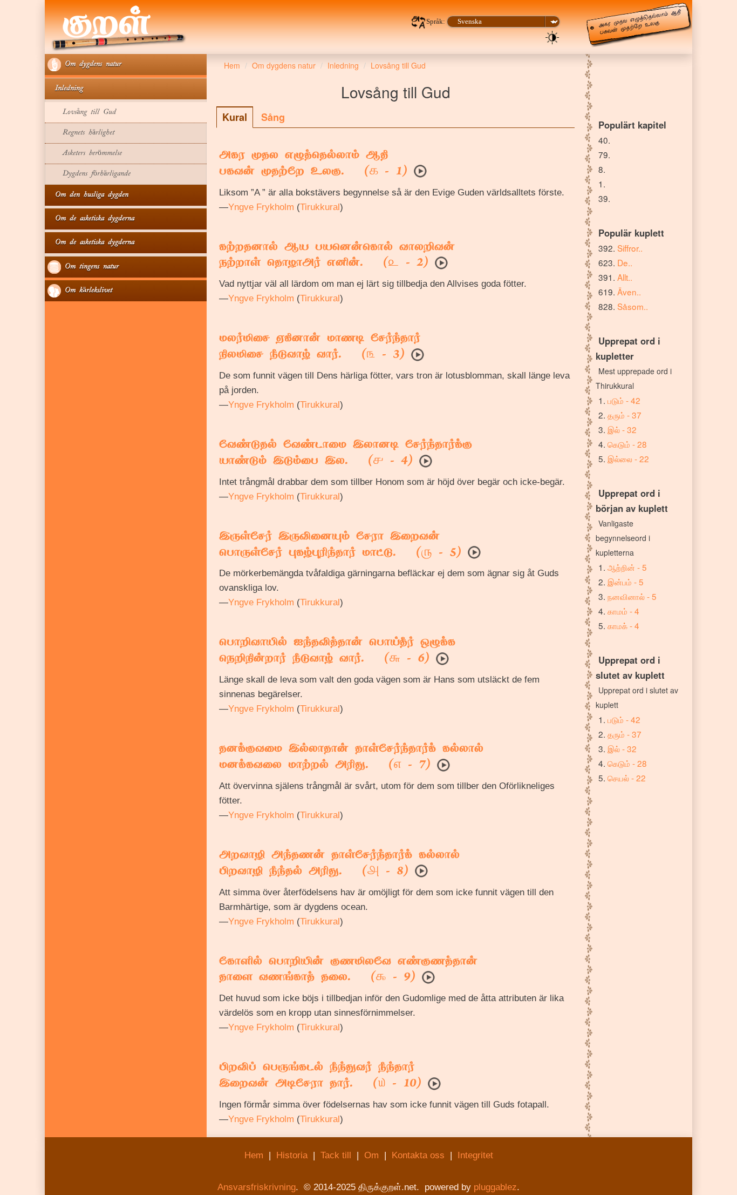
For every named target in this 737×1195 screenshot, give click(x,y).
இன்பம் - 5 (626, 582)
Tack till (335, 1155)
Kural (234, 117)
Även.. (629, 292)
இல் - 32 (622, 429)
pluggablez (495, 1187)
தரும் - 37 (625, 415)
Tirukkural (320, 207)
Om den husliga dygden (87, 195)
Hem (253, 1155)
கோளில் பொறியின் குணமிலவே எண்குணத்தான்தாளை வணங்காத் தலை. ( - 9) (348, 970)
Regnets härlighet (80, 133)
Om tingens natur (90, 267)
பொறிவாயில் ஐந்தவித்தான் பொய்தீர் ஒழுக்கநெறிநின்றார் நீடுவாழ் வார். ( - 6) (337, 651)
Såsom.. (632, 306)
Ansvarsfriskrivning (256, 1187)
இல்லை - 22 (628, 458)
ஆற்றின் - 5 (627, 567)
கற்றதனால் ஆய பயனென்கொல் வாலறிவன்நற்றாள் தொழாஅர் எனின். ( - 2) (337, 256)
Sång (273, 117)
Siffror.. (630, 248)
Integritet (475, 1155)
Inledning (65, 88)
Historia (292, 1155)
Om (371, 1155)
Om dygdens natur (91, 64)
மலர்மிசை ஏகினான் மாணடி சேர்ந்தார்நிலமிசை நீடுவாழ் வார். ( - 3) (319, 347)
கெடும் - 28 (627, 444)
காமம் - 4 (623, 611)
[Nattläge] (552, 36)
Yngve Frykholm (261, 207)
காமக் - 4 (623, 625)
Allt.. (624, 277)
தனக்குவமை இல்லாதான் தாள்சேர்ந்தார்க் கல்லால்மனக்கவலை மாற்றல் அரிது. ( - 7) (351, 757)
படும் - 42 (624, 400)
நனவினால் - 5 (632, 596)
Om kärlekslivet (86, 290)
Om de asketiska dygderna (90, 219)
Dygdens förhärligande (89, 174)
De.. (624, 262)
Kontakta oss (418, 1155)
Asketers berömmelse (84, 153)
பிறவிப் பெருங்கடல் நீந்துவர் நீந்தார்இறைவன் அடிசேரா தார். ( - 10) (320, 1076)
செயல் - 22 (627, 778)
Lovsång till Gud (81, 112)
